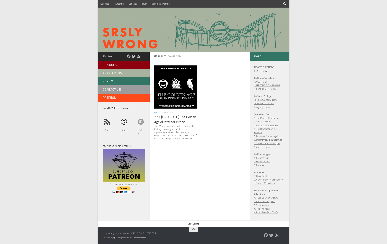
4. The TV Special (262, 208)
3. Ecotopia (259, 165)
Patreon (109, 97)
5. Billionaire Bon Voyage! (266, 136)
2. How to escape (262, 161)
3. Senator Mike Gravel (264, 183)
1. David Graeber (262, 176)
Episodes (104, 3)
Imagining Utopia (262, 107)
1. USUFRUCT (260, 81)
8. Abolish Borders (262, 147)
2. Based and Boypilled (264, 201)
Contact (133, 3)
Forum (144, 3)
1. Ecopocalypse (261, 158)
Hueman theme (139, 238)
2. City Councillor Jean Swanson (268, 179)
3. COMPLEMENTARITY (265, 89)
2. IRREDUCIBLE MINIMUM (267, 85)
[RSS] (138, 56)
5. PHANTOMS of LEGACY (266, 212)
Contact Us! (112, 89)
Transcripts (118, 3)
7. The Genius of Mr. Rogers (267, 143)
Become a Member (160, 3)
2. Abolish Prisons (262, 121)
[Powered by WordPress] (114, 238)
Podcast (158, 112)
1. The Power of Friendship (266, 118)
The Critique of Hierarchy (265, 100)
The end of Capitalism (264, 103)
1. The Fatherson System (266, 198)
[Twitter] (133, 56)
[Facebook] (129, 56)
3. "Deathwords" (261, 205)
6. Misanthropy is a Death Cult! (268, 139)
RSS (106, 130)
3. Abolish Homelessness (266, 125)
